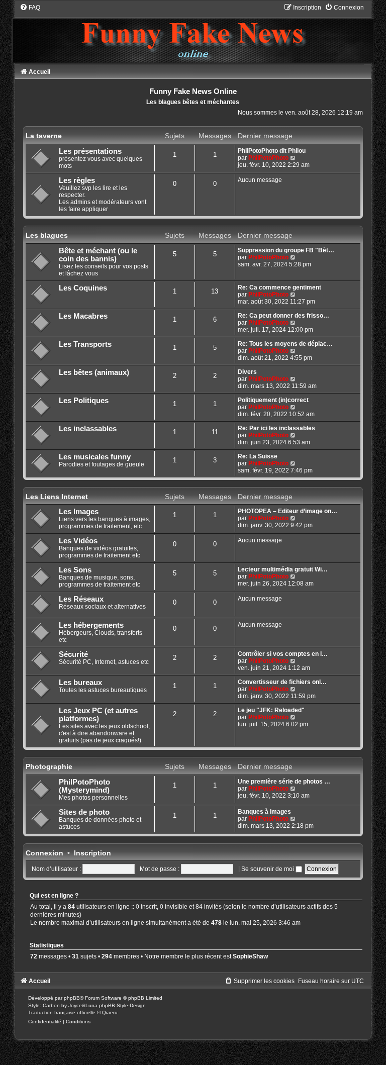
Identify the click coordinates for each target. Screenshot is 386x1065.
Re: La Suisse (257, 456)
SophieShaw (250, 956)
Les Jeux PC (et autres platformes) (98, 715)
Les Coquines (83, 288)
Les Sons (75, 570)
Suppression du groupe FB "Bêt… (286, 250)
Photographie (49, 766)
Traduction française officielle (61, 1012)
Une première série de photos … (284, 781)
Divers (247, 371)
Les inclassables (88, 429)
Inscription (92, 853)
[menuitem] (30, 7)
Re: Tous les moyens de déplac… (285, 343)
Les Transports (85, 344)
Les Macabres (83, 316)
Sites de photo (84, 812)
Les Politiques (84, 401)
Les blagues (47, 235)
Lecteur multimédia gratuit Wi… (283, 569)
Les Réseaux (81, 599)
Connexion (44, 853)
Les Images (79, 512)
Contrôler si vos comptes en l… (283, 653)
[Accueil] (193, 33)
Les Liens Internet (57, 497)
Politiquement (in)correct (273, 400)
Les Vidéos (78, 541)
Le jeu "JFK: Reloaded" (271, 710)
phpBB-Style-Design (122, 1005)
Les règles (77, 180)
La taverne (44, 136)
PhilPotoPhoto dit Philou (272, 150)
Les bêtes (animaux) (94, 372)
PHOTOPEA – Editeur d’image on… (287, 511)
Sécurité (73, 654)
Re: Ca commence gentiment (279, 287)
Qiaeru (110, 1012)
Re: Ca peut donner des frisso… (283, 315)
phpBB (72, 998)
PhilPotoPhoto (268, 157)
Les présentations (90, 151)
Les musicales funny (95, 457)
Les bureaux (80, 683)
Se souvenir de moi (268, 869)
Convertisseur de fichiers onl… (282, 682)
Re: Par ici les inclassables (276, 428)
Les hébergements (91, 625)
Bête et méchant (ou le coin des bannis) (98, 255)
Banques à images (264, 811)
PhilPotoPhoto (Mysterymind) (84, 786)
